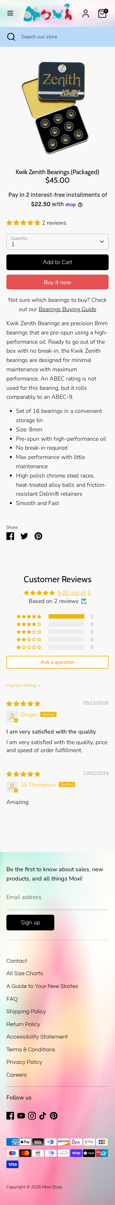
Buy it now (57, 282)
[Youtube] (21, 1116)
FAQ (12, 999)
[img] (23, 704)
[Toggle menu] (10, 13)
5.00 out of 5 (74, 593)
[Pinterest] (53, 1116)
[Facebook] (10, 1116)
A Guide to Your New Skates (42, 986)
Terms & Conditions (30, 1050)
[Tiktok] (43, 1116)
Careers (16, 1075)
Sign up (30, 922)
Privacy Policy (24, 1062)
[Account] (85, 11)
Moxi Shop (52, 1187)
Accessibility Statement (37, 1037)
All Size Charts (24, 973)
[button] (24, 223)
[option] (57, 107)
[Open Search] (10, 37)
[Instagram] (32, 1116)
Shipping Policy (26, 1011)
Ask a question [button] (58, 662)
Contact (16, 961)
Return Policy (23, 1024)
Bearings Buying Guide (67, 309)
